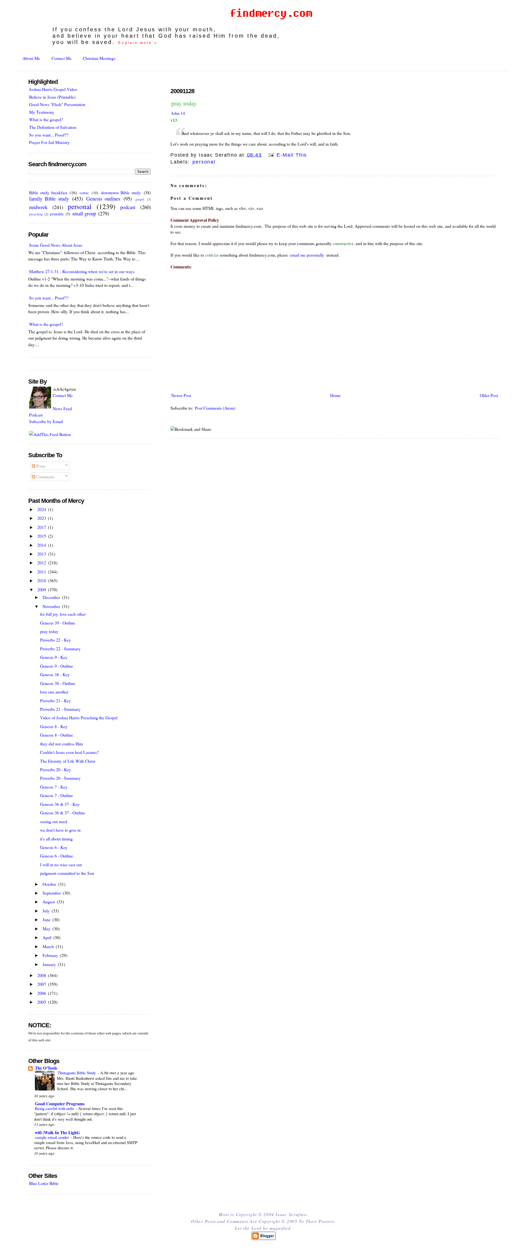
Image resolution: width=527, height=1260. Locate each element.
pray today (184, 103)
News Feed (62, 408)
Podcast (36, 415)
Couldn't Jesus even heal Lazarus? (69, 752)
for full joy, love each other (63, 614)
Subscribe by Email (46, 421)
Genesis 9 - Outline (56, 666)
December (52, 597)
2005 (42, 1002)
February (51, 955)
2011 (42, 572)
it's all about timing (56, 839)
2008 (42, 975)
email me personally (307, 255)
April (47, 937)
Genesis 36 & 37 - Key (60, 804)
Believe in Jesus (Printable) (52, 97)
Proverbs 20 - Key (55, 769)
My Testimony (41, 112)
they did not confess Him (61, 743)
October (50, 884)
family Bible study (49, 198)
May (47, 928)
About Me (31, 58)
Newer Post (181, 395)
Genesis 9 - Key (54, 657)
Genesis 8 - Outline (56, 735)
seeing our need (53, 821)
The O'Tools (46, 1068)
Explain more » (137, 43)
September (52, 893)
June (47, 919)
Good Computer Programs (60, 1103)
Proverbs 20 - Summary (60, 778)
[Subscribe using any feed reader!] (50, 434)
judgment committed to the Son (67, 873)
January (50, 964)
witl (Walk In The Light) (57, 1132)
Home (335, 395)
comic (84, 192)
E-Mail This (291, 155)
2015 (42, 536)
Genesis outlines (103, 198)
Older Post (489, 395)
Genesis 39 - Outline (57, 623)
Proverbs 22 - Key (55, 640)
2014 (42, 545)
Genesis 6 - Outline (56, 856)
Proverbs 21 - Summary (60, 709)
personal (203, 162)
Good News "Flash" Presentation (57, 104)
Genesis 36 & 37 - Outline (62, 812)
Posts (40, 466)
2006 (42, 993)
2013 (42, 554)
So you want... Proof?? (48, 135)
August (49, 901)
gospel (139, 199)
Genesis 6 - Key (54, 847)
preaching (36, 214)
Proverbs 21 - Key (55, 700)
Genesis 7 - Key (54, 787)
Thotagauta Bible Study (77, 1072)
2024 (42, 509)
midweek (38, 207)
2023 (42, 518)
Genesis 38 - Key (55, 674)
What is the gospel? (46, 119)
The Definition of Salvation (52, 127)
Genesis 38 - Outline (57, 683)
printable (57, 214)
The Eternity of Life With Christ (67, 761)
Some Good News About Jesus (55, 245)
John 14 (178, 113)
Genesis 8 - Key (54, 726)
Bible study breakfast (48, 192)
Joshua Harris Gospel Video (53, 89)
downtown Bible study (121, 192)
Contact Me (62, 58)
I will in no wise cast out (61, 864)
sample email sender (52, 1137)
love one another (54, 692)
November (52, 606)
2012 (42, 562)
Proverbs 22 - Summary (60, 648)
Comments (45, 476)
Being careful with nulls (55, 1108)
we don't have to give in (60, 830)
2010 (42, 580)
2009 (42, 589)
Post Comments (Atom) (215, 408)
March (49, 946)
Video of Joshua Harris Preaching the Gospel (78, 717)
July (47, 911)
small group (84, 213)
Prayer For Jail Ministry (49, 142)
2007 (42, 984)
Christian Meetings (99, 58)
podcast (127, 207)
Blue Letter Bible (43, 1183)
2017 (42, 527)
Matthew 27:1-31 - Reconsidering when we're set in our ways (81, 271)
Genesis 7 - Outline (56, 795)
